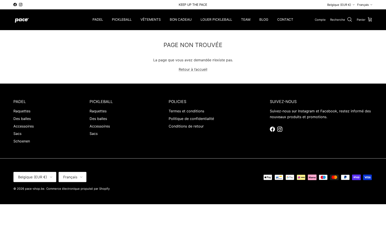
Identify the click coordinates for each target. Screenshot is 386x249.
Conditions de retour (186, 126)
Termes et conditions (186, 111)
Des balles (22, 118)
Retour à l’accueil (193, 69)
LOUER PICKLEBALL (216, 19)
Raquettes (21, 111)
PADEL (97, 19)
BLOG (263, 19)
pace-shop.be (34, 188)
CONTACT (285, 19)
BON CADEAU (181, 19)
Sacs (17, 133)
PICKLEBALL (122, 19)
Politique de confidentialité (191, 118)
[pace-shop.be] (21, 20)
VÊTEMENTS (151, 19)
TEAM (245, 19)
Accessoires (23, 126)
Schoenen (21, 141)
